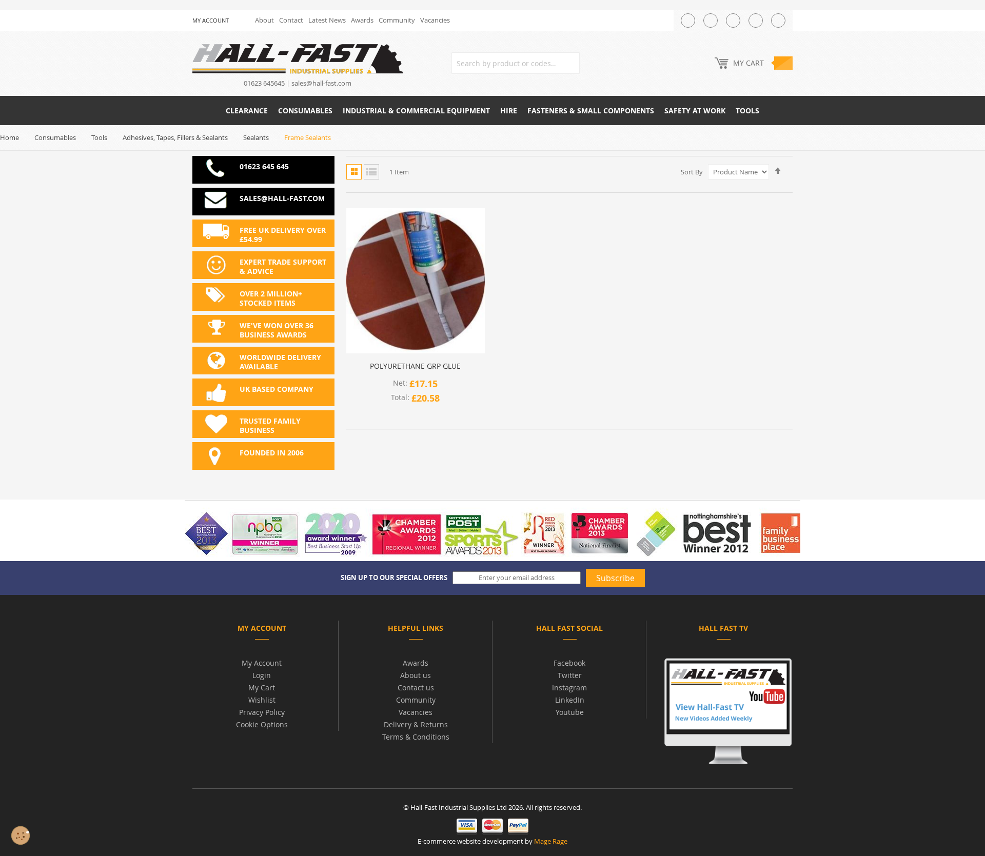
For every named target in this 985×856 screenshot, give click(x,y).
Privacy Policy (262, 712)
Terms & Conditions (415, 737)
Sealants (256, 137)
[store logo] (297, 58)
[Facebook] (710, 20)
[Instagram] (733, 20)
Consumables (55, 137)
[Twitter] (688, 20)
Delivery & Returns (416, 724)
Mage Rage (550, 841)
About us (415, 675)
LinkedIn (569, 700)
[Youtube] (755, 20)
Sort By (692, 171)
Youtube (570, 712)
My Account (262, 663)
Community (397, 20)
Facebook (569, 663)
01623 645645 (264, 83)
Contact (291, 20)
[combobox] (515, 63)
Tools (99, 137)
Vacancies (435, 20)
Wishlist (261, 700)
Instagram (569, 687)
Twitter (570, 675)
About (264, 20)
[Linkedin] (778, 20)
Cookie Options (262, 724)
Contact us (416, 687)
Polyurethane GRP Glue (415, 366)
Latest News (327, 20)
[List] (371, 172)
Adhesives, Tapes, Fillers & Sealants (175, 137)
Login (261, 675)
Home (9, 137)
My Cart (261, 687)
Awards (362, 20)
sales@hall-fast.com (321, 83)
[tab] (261, 630)
